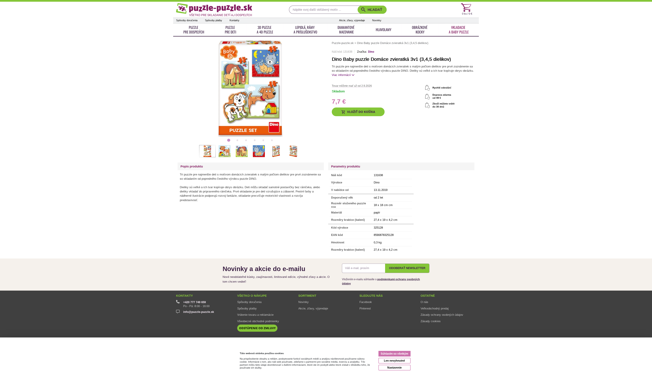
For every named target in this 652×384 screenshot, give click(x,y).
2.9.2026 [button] (352, 85)
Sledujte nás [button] (371, 295)
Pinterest (365, 308)
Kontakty (234, 20)
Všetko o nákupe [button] (252, 295)
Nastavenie (394, 367)
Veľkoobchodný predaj (435, 308)
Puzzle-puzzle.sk (343, 43)
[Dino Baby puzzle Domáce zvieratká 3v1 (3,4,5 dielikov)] (250, 88)
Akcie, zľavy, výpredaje (352, 20)
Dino (371, 51)
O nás (424, 302)
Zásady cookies (431, 321)
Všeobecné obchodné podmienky (258, 321)
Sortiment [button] (307, 295)
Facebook (365, 302)
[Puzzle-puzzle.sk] (214, 9)
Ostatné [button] (428, 295)
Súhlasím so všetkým (394, 353)
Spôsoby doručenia (186, 20)
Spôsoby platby (213, 20)
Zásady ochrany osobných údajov (442, 314)
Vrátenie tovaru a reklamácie (255, 314)
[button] (372, 10)
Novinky (376, 20)
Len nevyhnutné (394, 360)
